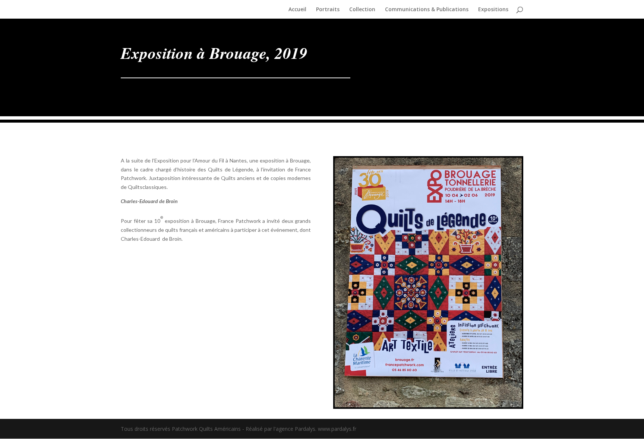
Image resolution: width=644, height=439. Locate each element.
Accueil (297, 10)
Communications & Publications (426, 10)
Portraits (328, 10)
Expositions (493, 10)
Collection (362, 10)
